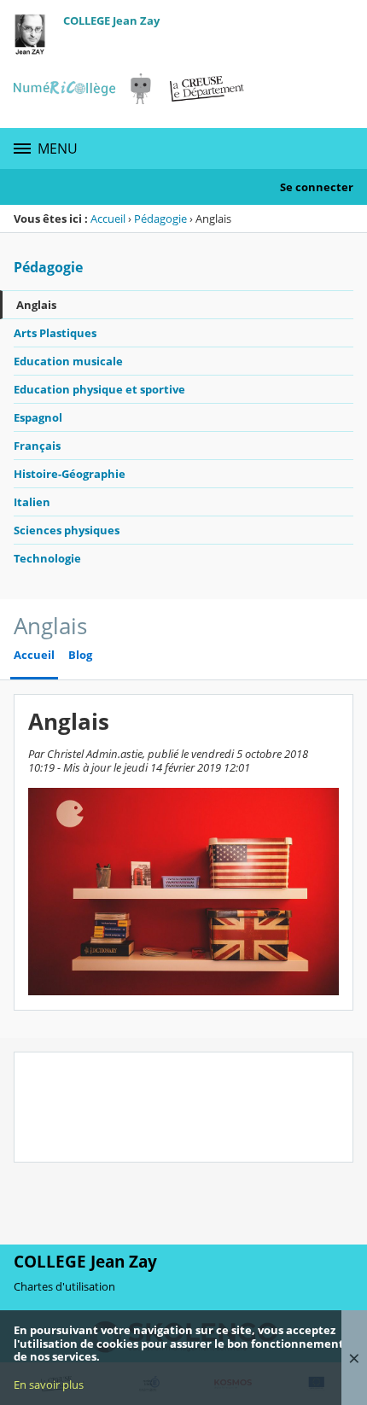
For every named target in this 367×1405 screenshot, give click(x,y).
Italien (32, 502)
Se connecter (316, 187)
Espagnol (38, 417)
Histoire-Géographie (69, 473)
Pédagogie (160, 218)
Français (37, 445)
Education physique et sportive (99, 389)
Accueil (107, 218)
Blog (80, 655)
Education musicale (68, 361)
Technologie (47, 558)
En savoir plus (49, 1384)
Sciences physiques (66, 530)
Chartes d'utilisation (64, 1286)
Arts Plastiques (55, 333)
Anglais (36, 304)
